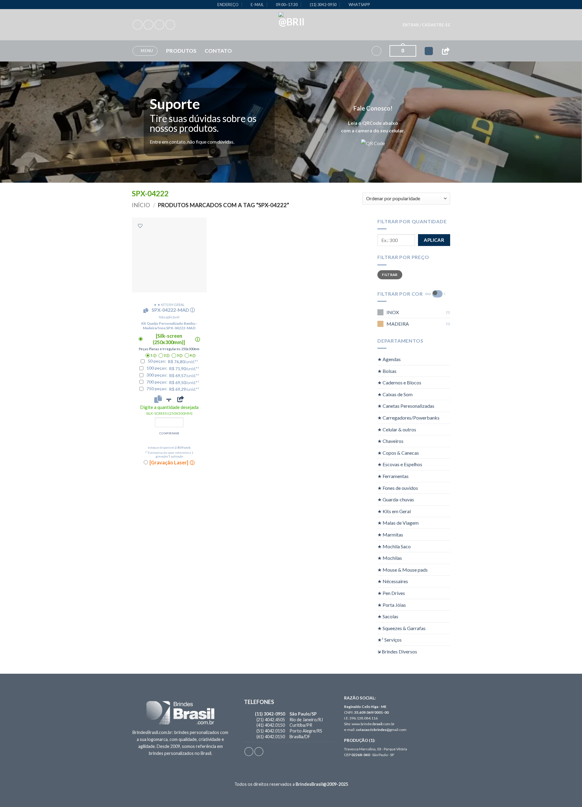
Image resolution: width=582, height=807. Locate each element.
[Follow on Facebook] (137, 25)
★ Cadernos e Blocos (399, 382)
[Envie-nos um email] (170, 25)
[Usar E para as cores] (437, 293)
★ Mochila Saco (394, 546)
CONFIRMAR (169, 433)
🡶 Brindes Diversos (397, 651)
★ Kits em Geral (394, 511)
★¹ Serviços (389, 640)
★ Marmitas (390, 534)
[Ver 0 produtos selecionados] (429, 51)
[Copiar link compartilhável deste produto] (180, 399)
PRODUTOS (181, 51)
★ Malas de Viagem (398, 523)
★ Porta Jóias (391, 605)
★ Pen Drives (391, 593)
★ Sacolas (387, 616)
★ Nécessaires (392, 581)
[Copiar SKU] (147, 310)
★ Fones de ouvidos (397, 488)
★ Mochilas (389, 558)
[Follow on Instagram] (148, 25)
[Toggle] (446, 359)
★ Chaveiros (390, 441)
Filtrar (390, 274)
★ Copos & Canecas (398, 453)
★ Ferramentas (393, 476)
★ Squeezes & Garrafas (401, 628)
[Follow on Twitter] (159, 25)
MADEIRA (397, 324)
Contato (218, 51)
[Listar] (140, 226)
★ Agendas (389, 359)
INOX (392, 312)
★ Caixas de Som (395, 394)
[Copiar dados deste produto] (158, 399)
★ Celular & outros (396, 429)
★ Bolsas (386, 371)
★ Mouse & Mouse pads (402, 570)
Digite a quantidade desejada (169, 410)
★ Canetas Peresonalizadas (405, 406)
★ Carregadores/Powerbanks (408, 417)
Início (141, 205)
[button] (426, 24)
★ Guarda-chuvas (395, 499)
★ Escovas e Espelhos (399, 464)
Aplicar (434, 240)
